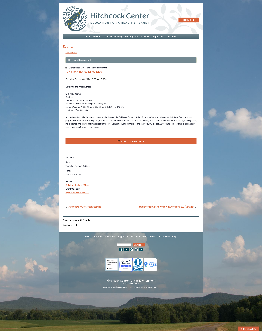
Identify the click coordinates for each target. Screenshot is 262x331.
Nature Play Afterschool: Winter (84, 206)
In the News (164, 236)
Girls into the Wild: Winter (78, 185)
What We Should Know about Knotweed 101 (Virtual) (166, 206)
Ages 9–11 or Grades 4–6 (77, 192)
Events (153, 236)
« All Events (71, 52)
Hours (88, 236)
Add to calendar (131, 141)
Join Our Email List (139, 236)
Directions (98, 236)
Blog (174, 236)
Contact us (110, 236)
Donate (189, 20)
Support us (123, 236)
